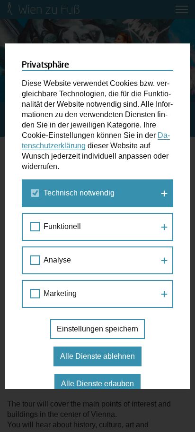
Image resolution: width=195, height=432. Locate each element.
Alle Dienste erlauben (97, 384)
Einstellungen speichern (97, 329)
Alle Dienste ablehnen (97, 356)
